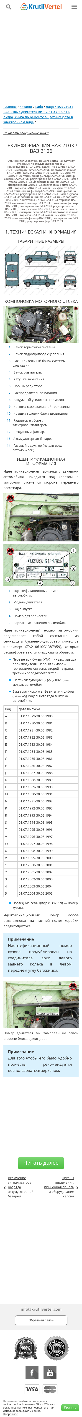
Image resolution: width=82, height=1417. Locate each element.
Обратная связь (41, 1320)
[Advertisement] (41, 57)
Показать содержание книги (26, 133)
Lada (39, 107)
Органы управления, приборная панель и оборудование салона (59, 1187)
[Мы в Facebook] (32, 1372)
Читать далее (41, 1162)
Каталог (26, 107)
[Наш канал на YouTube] (50, 1372)
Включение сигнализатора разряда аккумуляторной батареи (20, 1187)
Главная (10, 107)
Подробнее (10, 1414)
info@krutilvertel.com (41, 1309)
